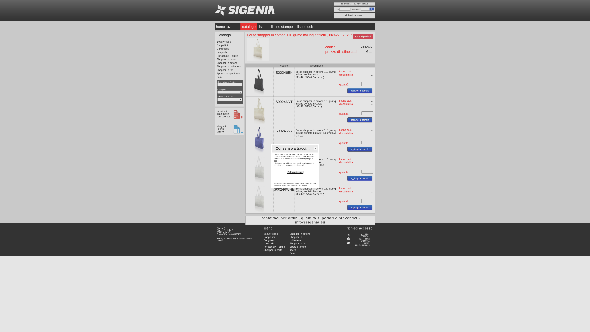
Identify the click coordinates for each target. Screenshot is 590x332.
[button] (315, 148)
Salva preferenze (295, 172)
